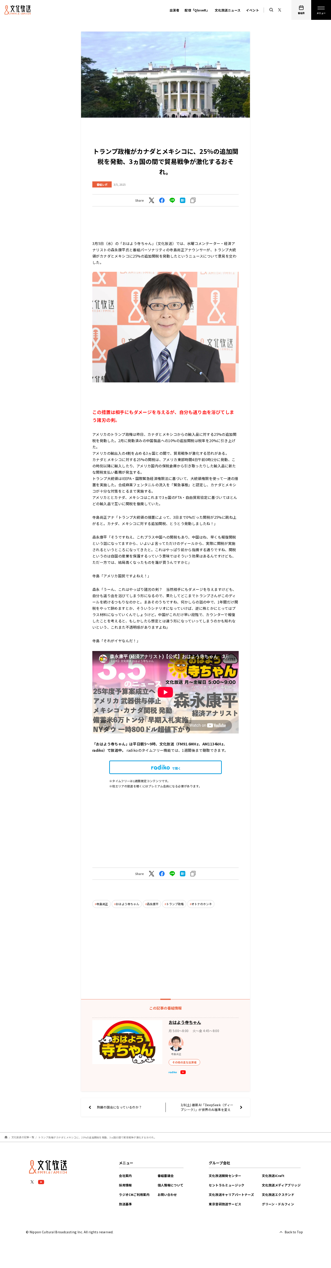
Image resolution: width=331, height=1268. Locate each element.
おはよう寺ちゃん (127, 904)
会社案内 (125, 1175)
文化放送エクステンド (278, 1194)
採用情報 (125, 1185)
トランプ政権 (175, 904)
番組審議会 (166, 1175)
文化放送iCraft (273, 1175)
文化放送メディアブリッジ (281, 1185)
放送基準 (125, 1204)
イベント (252, 10)
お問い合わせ (167, 1194)
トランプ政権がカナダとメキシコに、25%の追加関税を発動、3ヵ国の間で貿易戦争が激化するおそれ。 (97, 1137)
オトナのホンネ (201, 904)
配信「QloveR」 (197, 10)
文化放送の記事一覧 (22, 1137)
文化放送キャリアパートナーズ (231, 1194)
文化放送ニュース (227, 10)
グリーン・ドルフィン (278, 1204)
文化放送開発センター (225, 1175)
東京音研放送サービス (225, 1204)
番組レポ (102, 184)
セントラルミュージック (226, 1185)
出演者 (174, 10)
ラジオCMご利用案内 (134, 1194)
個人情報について (171, 1185)
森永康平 (153, 904)
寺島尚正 (102, 904)
